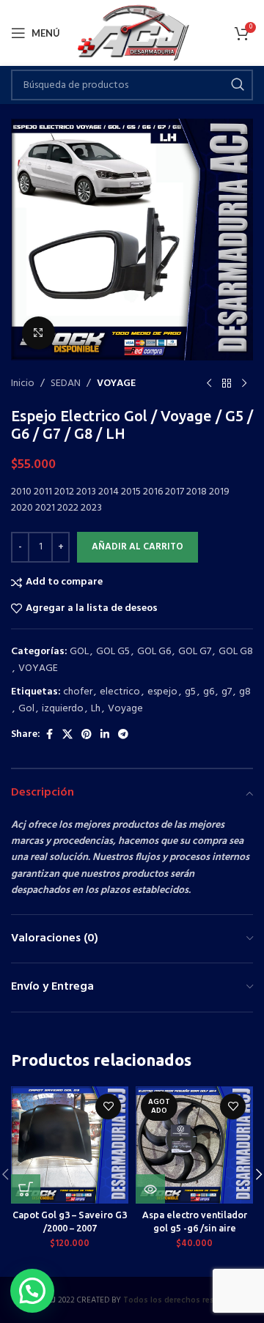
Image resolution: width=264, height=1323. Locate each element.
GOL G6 (154, 651)
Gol (26, 708)
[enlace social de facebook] (49, 735)
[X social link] (67, 735)
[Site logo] (132, 33)
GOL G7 (194, 651)
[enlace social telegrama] (123, 735)
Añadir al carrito (137, 547)
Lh (95, 708)
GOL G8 (236, 651)
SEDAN (66, 384)
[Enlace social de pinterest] (86, 735)
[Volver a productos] (226, 384)
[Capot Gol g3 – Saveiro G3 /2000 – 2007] (69, 1145)
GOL (79, 651)
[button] (25, 1189)
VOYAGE (116, 384)
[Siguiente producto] (244, 384)
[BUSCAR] (237, 85)
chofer (77, 691)
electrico (120, 691)
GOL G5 (113, 651)
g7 (226, 691)
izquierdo (63, 708)
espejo (162, 691)
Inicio (22, 384)
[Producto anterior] (209, 384)
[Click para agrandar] (38, 332)
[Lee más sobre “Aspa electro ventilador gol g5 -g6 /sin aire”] (150, 1189)
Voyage (125, 708)
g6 (208, 691)
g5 (190, 691)
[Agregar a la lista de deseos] (108, 1106)
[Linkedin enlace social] (105, 735)
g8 (245, 691)
